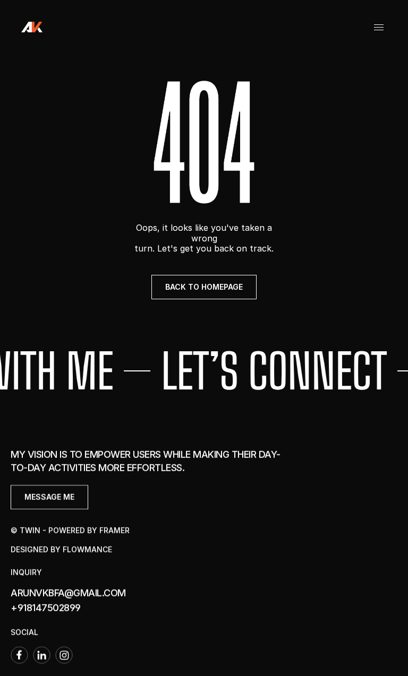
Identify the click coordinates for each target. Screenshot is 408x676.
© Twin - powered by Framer (70, 530)
